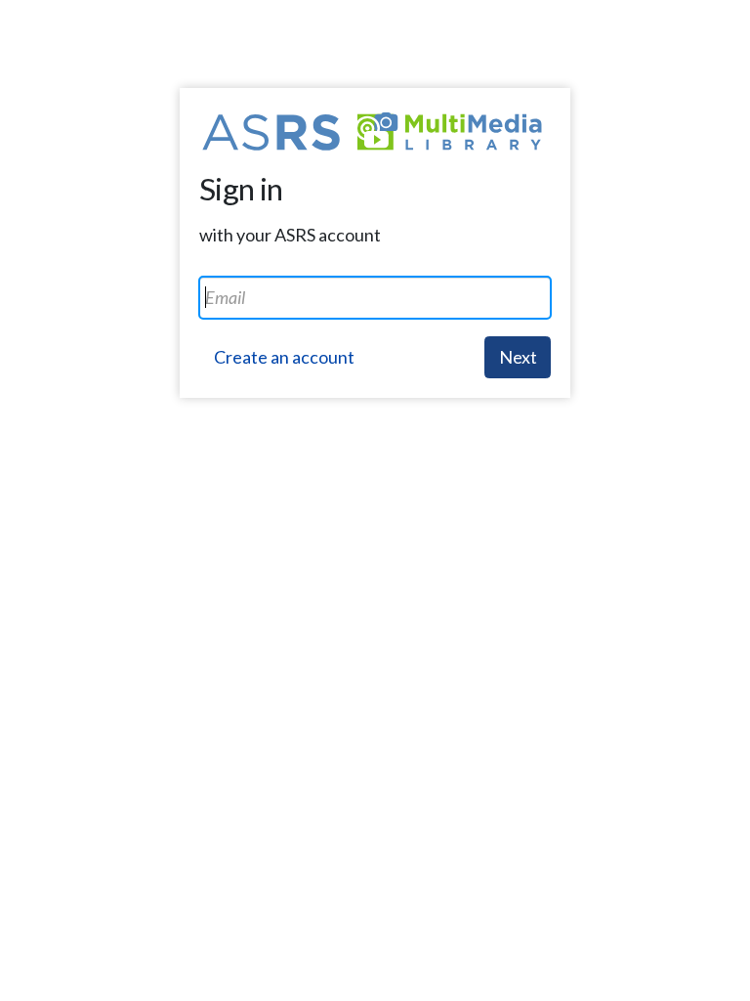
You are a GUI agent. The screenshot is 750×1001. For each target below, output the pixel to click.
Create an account (284, 357)
